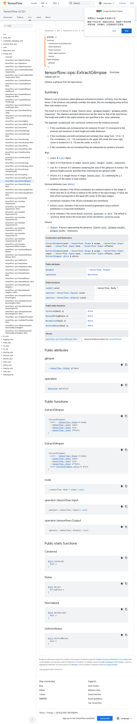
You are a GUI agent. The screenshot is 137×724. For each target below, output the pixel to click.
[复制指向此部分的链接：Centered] (59, 551)
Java (39, 17)
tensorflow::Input (113, 243)
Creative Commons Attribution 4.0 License (112, 659)
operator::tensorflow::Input (61, 293)
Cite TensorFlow (95, 703)
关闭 (114, 31)
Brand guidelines (95, 699)
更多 (55, 3)
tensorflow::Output (100, 269)
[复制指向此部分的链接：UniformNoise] (64, 629)
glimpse (50, 269)
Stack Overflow (94, 694)
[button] (17, 37)
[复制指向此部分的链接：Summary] (61, 92)
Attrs (70, 184)
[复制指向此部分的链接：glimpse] (57, 358)
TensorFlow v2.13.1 (14, 11)
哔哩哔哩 (43, 699)
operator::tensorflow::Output (61, 297)
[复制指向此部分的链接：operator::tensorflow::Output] (83, 520)
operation (51, 274)
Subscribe (104, 718)
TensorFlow (49, 31)
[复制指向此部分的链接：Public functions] (70, 402)
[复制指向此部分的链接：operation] (59, 379)
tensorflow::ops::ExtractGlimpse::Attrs (61, 339)
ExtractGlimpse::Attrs (57, 256)
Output (54, 227)
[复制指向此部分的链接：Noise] (54, 577)
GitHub (122, 3)
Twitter (42, 694)
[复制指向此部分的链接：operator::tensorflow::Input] (81, 500)
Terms (42, 713)
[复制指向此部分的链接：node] (53, 480)
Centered (50, 311)
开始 (126, 31)
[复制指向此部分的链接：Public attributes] (71, 350)
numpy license (111, 665)
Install (34, 3)
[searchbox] (18, 26)
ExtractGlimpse (53, 243)
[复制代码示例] (126, 365)
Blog (41, 686)
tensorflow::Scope (81, 243)
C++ (30, 17)
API (42, 3)
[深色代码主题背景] (122, 365)
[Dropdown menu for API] (47, 3)
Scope (62, 158)
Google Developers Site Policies (111, 662)
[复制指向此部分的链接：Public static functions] (79, 543)
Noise (49, 316)
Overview (7, 17)
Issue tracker (93, 686)
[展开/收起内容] (56, 37)
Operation (93, 274)
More (48, 17)
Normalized (51, 321)
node (48, 288)
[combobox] (81, 3)
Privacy (50, 713)
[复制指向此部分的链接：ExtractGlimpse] (66, 410)
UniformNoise (53, 325)
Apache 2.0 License (75, 662)
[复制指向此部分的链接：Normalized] (61, 603)
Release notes (94, 690)
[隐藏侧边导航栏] (32, 719)
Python (20, 17)
